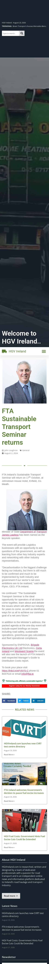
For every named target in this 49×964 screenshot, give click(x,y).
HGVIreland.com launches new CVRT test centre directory (23, 745)
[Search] (21, 33)
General (26, 450)
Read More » (9, 754)
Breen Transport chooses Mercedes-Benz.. (24, 26)
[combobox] (10, 33)
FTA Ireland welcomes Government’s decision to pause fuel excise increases (24, 791)
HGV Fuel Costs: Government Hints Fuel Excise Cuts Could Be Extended (24, 838)
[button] (44, 351)
